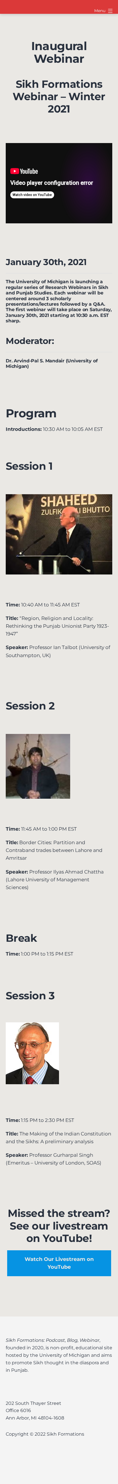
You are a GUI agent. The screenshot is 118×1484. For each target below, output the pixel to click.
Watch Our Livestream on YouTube (59, 1263)
